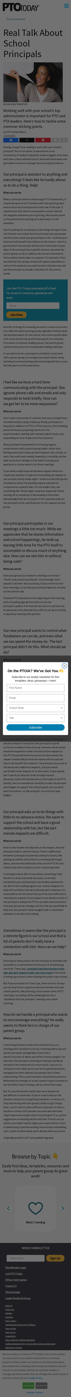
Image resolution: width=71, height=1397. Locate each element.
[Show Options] (61, 708)
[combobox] (34, 708)
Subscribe (35, 727)
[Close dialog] (64, 665)
